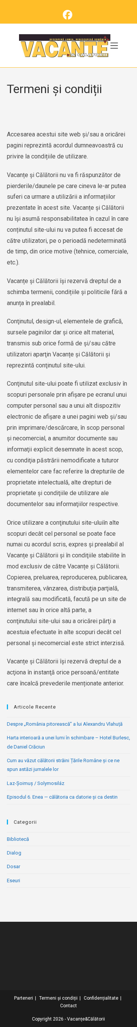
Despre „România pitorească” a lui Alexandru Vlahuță (65, 724)
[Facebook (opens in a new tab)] (69, 15)
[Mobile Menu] (114, 45)
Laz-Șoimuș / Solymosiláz (35, 783)
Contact (68, 1005)
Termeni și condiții (58, 998)
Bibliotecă (18, 839)
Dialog (14, 853)
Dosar (13, 866)
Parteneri (23, 998)
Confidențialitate (101, 998)
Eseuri (13, 880)
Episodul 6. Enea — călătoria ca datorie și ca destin (62, 797)
